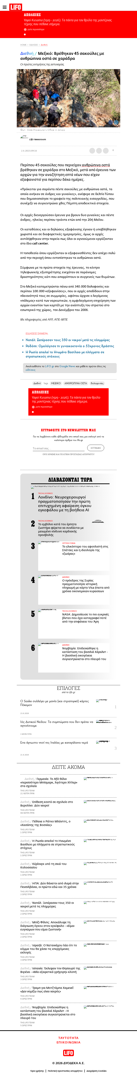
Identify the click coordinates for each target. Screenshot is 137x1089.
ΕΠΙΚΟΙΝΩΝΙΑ (69, 1042)
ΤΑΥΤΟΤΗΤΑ (68, 1038)
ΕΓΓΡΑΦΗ (96, 447)
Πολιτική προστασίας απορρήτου (65, 1071)
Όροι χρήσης (37, 1071)
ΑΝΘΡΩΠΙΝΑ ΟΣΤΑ (76, 383)
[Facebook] (110, 122)
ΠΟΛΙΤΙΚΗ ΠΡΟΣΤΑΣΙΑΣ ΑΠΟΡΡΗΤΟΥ (77, 454)
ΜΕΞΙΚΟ (56, 383)
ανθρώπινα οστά (95, 165)
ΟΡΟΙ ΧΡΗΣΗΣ (49, 454)
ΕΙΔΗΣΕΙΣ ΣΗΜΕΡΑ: (37, 333)
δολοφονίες (97, 383)
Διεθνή (44, 45)
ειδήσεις (30, 369)
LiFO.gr (49, 366)
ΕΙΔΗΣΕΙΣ (33, 45)
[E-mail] (106, 151)
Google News (67, 366)
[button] (25, 34)
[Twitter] (116, 122)
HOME (23, 45)
